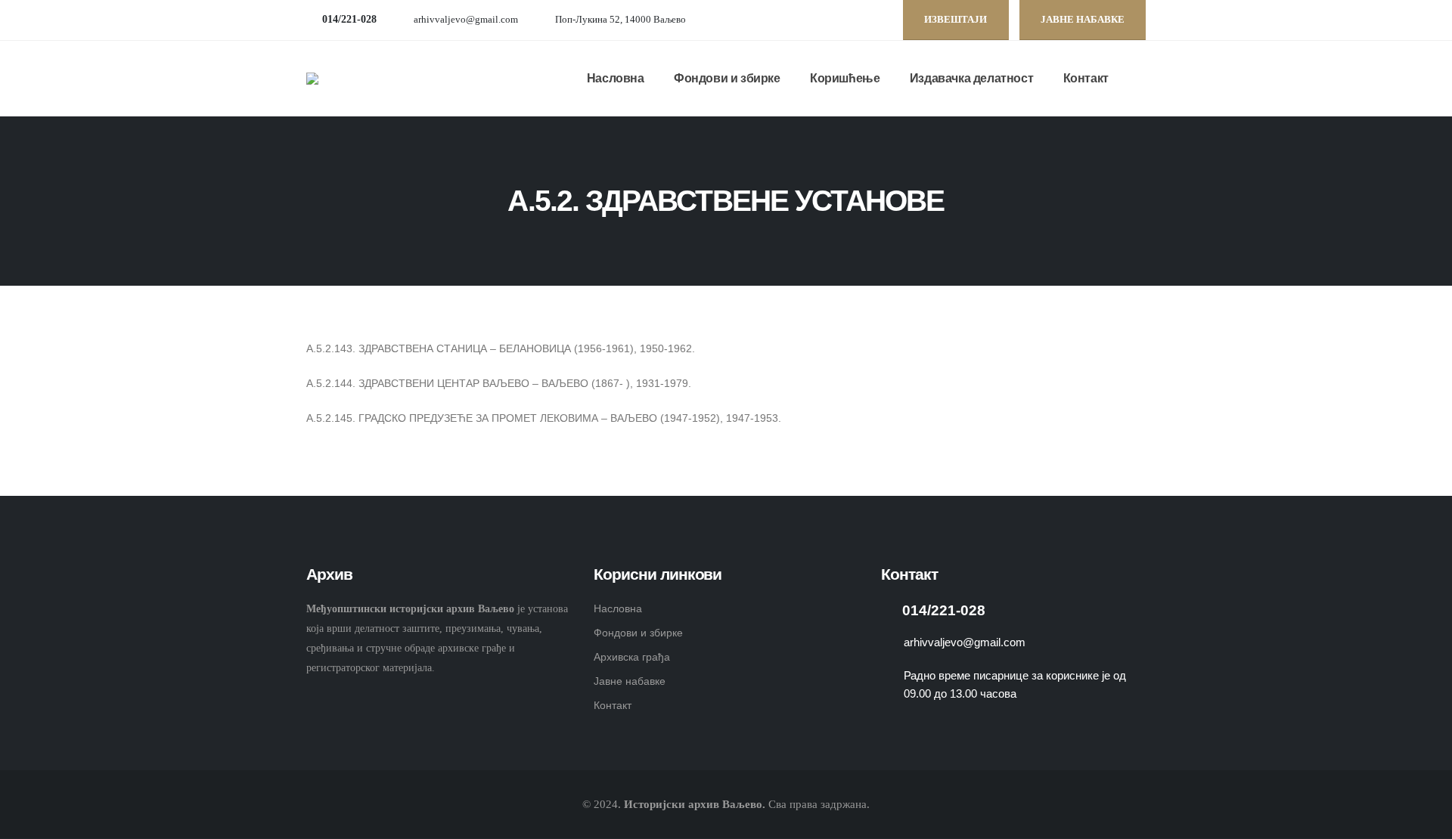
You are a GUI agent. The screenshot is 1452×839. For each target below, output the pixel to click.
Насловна (615, 78)
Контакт (1086, 78)
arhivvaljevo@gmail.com (466, 19)
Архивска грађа (632, 657)
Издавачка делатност (971, 78)
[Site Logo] (355, 79)
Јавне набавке (630, 681)
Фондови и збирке (727, 78)
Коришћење (845, 78)
